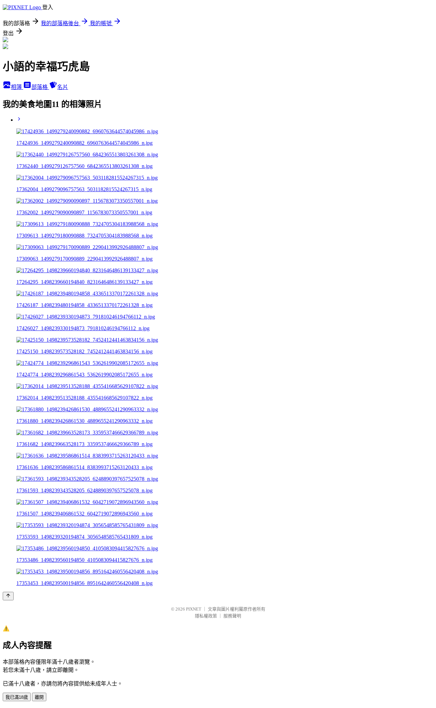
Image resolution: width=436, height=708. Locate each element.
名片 (62, 87)
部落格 (40, 87)
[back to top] (8, 596)
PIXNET (193, 609)
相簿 (17, 87)
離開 (39, 697)
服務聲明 (232, 615)
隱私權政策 (206, 615)
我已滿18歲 (16, 697)
